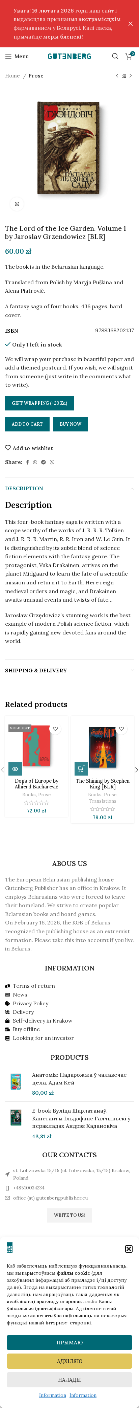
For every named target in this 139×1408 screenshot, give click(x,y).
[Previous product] (117, 75)
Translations (102, 801)
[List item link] (69, 1187)
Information (52, 1395)
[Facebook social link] (27, 462)
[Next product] (130, 75)
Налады (69, 1380)
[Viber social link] (52, 462)
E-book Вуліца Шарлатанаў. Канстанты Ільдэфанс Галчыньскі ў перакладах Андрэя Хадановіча (81, 1118)
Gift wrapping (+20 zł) (39, 403)
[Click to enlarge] (17, 204)
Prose (36, 75)
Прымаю (70, 1342)
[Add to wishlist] (55, 729)
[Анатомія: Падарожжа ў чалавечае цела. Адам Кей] (16, 1083)
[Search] (115, 56)
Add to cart (27, 424)
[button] (129, 1249)
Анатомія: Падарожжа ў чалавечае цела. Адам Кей (79, 1078)
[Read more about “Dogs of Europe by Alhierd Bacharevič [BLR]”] (15, 769)
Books (29, 794)
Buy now (70, 424)
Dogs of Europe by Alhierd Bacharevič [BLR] (36, 787)
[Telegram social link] (43, 462)
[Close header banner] (130, 23)
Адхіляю (69, 1361)
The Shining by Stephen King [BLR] (103, 784)
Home (13, 75)
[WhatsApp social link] (35, 462)
